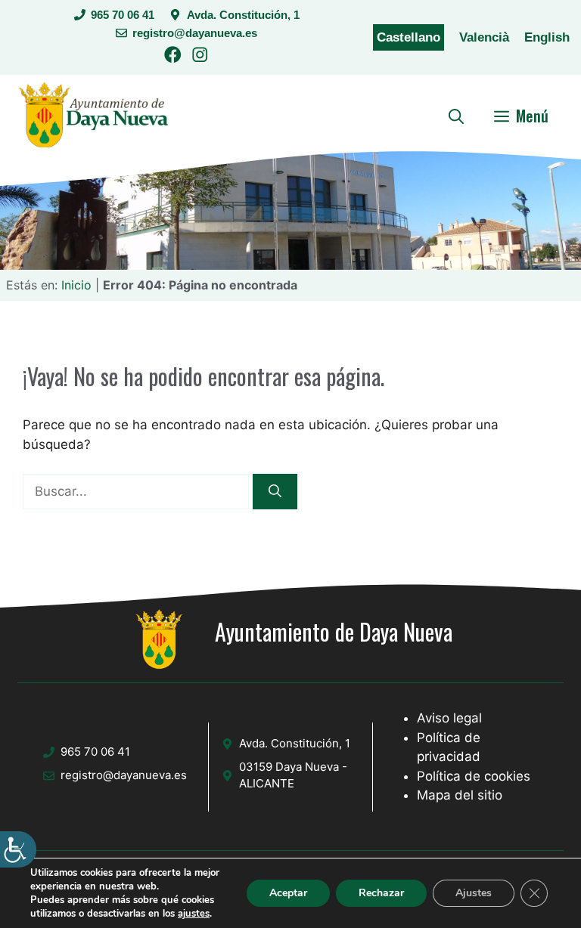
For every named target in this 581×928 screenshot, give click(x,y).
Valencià (484, 37)
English (547, 37)
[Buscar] (275, 492)
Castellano (408, 37)
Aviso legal (449, 717)
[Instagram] (200, 57)
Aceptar (288, 893)
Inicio (76, 284)
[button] (456, 115)
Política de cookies (473, 776)
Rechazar (381, 893)
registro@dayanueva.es (194, 32)
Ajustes (473, 893)
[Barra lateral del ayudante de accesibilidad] (18, 849)
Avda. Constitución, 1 (243, 14)
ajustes (194, 913)
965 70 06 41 (122, 14)
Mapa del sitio (459, 795)
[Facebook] (173, 57)
